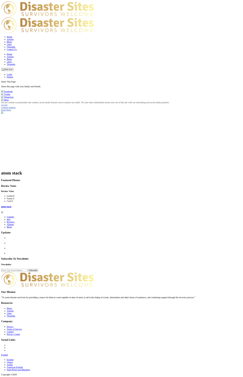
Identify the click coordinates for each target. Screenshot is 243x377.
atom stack (6, 206)
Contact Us (12, 49)
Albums (10, 224)
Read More (6, 110)
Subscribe (33, 270)
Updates (10, 217)
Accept (4, 105)
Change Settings (8, 107)
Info (8, 219)
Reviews (10, 222)
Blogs (9, 227)
